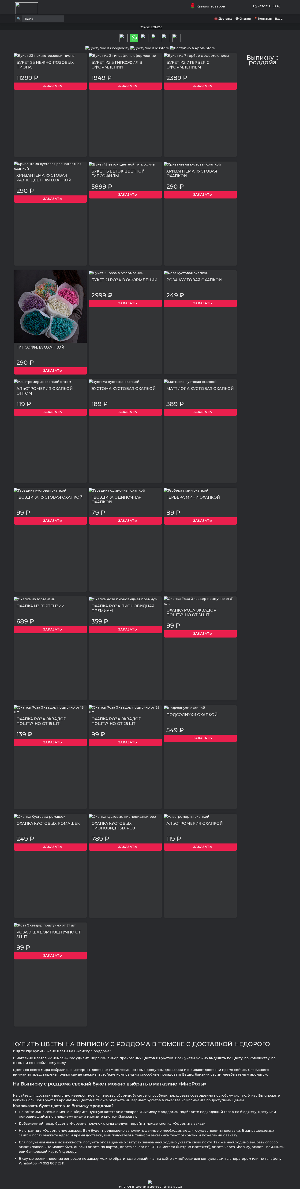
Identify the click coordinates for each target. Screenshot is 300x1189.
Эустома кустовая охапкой (123, 388)
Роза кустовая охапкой (194, 280)
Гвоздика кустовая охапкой (49, 497)
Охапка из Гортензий (40, 606)
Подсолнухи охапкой (192, 715)
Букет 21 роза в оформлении (124, 280)
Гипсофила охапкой (40, 347)
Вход (278, 18)
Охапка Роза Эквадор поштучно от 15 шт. (41, 721)
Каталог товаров (208, 6)
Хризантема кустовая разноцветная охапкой (43, 177)
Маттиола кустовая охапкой (200, 388)
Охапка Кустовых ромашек (48, 823)
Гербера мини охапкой (193, 497)
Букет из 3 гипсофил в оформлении (116, 64)
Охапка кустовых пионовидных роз (113, 825)
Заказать (51, 86)
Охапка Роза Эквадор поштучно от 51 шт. (191, 612)
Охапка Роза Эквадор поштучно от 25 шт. (116, 721)
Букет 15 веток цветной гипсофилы (118, 173)
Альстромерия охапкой (194, 823)
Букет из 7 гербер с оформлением (187, 64)
